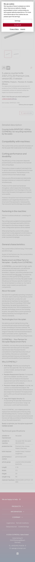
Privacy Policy (14, 29)
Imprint (22, 29)
